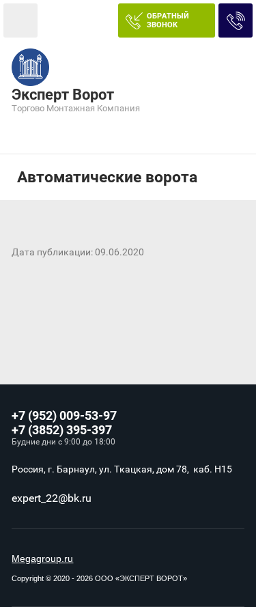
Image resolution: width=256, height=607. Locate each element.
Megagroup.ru (42, 558)
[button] (166, 20)
